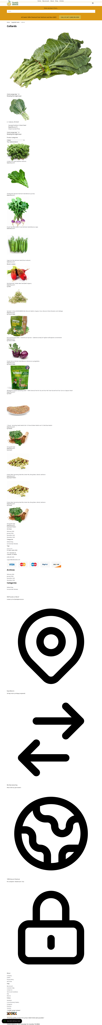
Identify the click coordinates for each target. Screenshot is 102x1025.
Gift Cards (9, 981)
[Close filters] (7, 591)
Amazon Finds (9, 548)
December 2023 (11, 537)
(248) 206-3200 (10, 557)
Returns (9, 996)
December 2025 (11, 535)
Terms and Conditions (12, 992)
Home (8, 22)
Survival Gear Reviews (12, 543)
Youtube (9, 1008)
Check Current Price (14, 129)
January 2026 (10, 533)
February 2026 (10, 531)
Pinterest (9, 1006)
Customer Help (10, 988)
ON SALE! (16, 122)
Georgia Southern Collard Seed (17, 125)
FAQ (8, 994)
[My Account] (93, 3)
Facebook (9, 1000)
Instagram (9, 1004)
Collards (10, 122)
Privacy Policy (10, 979)
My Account (10, 986)
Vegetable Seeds (15, 22)
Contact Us (9, 990)
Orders (8, 977)
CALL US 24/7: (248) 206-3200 (70, 17)
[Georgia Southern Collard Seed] (51, 109)
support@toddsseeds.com (13, 559)
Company (9, 975)
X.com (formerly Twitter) (13, 1002)
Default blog (10, 541)
